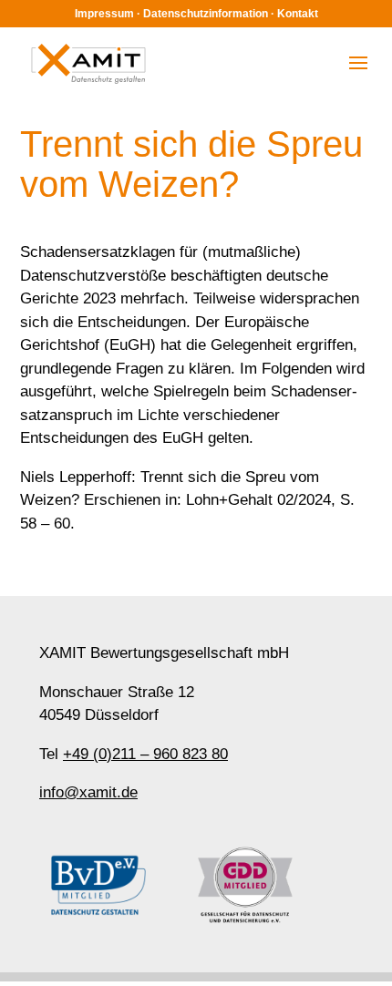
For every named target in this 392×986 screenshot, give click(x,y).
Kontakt (297, 13)
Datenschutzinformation (205, 13)
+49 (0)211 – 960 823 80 (145, 754)
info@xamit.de (88, 792)
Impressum (104, 13)
